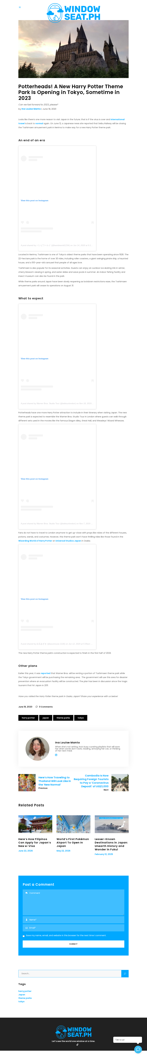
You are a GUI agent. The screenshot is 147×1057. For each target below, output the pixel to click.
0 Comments (46, 706)
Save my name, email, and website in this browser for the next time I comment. (66, 935)
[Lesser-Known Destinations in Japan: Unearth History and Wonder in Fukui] (112, 824)
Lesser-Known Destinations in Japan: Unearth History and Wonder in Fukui (111, 844)
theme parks (63, 717)
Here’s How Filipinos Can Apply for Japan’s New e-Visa (34, 842)
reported (45, 673)
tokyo (81, 717)
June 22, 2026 (25, 850)
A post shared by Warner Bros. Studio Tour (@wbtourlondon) (48, 403)
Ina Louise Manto (31, 108)
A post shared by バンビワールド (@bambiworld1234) (45, 245)
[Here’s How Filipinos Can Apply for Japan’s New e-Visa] (35, 824)
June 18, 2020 (25, 706)
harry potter (28, 717)
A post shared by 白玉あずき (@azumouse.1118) (43, 644)
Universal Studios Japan (68, 540)
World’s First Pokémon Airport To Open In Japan (73, 842)
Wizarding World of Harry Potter (35, 540)
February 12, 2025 (104, 854)
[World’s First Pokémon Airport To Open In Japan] (73, 824)
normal (39, 123)
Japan (46, 717)
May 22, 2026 (63, 850)
